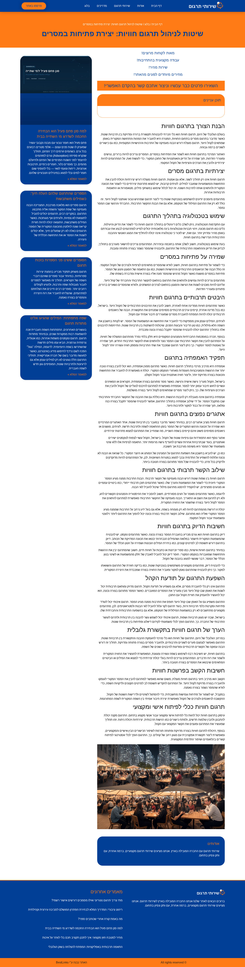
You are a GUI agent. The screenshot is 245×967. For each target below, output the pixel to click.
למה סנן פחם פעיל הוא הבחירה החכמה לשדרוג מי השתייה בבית (83, 928)
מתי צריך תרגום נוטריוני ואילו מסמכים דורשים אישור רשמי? (86, 900)
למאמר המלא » (77, 178)
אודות (140, 5)
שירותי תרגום (122, 5)
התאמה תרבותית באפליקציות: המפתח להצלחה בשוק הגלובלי (85, 946)
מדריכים (102, 5)
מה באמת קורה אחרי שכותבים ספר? (100, 918)
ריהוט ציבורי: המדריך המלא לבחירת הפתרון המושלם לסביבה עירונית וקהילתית (75, 909)
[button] (102, 100)
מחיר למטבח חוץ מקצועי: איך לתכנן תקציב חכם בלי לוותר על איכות (82, 937)
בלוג (87, 5)
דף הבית (156, 5)
